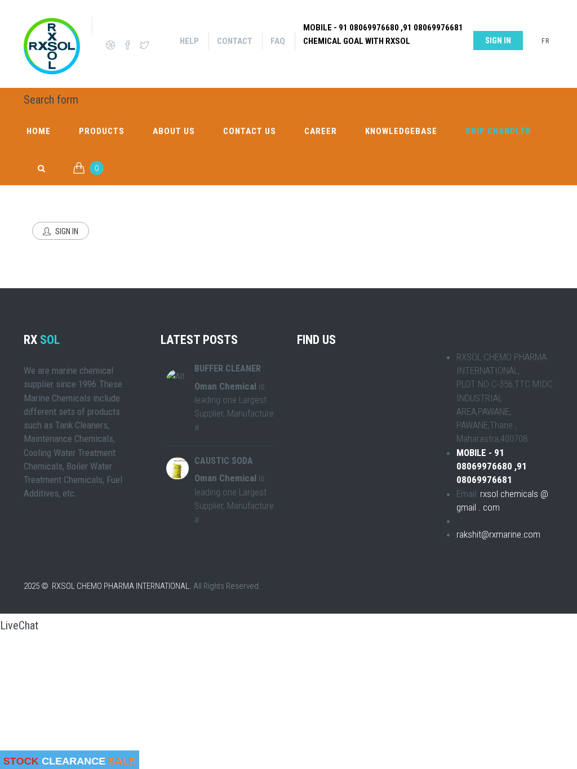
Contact (234, 41)
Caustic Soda (223, 460)
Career (320, 131)
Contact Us (249, 131)
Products (102, 131)
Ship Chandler (498, 131)
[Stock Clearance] (69, 759)
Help (189, 41)
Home (38, 131)
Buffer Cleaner (227, 368)
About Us (174, 131)
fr (545, 41)
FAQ (277, 41)
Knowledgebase (401, 131)
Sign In (66, 231)
